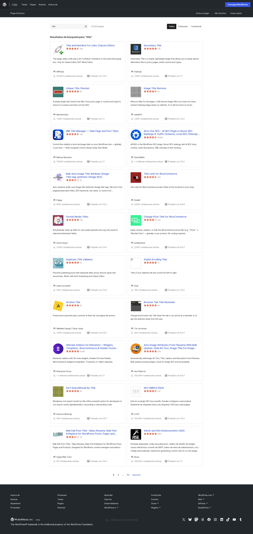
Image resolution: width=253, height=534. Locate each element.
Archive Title (73, 302)
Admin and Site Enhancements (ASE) (164, 430)
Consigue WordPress (238, 4)
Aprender (108, 495)
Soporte (108, 499)
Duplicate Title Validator (79, 259)
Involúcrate (156, 495)
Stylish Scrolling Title (155, 259)
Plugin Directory (18, 13)
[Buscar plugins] (85, 26)
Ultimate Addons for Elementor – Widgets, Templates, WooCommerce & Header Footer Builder (91, 347)
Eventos (154, 499)
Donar (155, 503)
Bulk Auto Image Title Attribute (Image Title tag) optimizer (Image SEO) (87, 175)
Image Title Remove (155, 88)
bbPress (203, 503)
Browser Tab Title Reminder (159, 302)
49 (128, 474)
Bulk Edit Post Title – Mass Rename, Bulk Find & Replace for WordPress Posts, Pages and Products (91, 432)
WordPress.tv (111, 507)
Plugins (60, 503)
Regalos (156, 507)
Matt (201, 499)
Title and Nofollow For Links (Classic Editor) (90, 45)
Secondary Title (152, 45)
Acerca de (15, 495)
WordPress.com (206, 495)
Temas (60, 499)
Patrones (61, 507)
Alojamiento (16, 503)
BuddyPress (204, 507)
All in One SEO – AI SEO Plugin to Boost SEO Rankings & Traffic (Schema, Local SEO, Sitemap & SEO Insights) (172, 133)
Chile (38, 520)
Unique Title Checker (77, 88)
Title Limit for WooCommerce (160, 173)
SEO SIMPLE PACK (154, 387)
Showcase (62, 495)
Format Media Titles (77, 216)
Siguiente (136, 475)
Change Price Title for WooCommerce (165, 216)
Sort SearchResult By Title (80, 387)
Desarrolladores (111, 503)
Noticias (14, 499)
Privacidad (15, 507)
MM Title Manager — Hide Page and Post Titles (92, 131)
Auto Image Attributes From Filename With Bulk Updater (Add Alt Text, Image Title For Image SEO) (170, 347)
